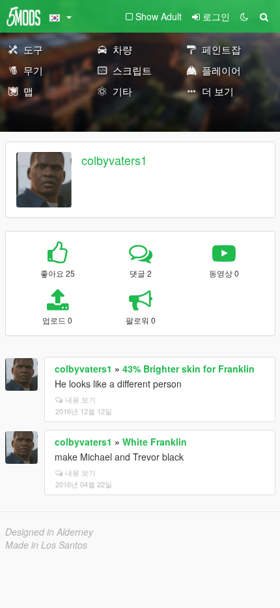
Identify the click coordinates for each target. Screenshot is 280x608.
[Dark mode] (244, 16)
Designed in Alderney (49, 531)
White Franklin (154, 441)
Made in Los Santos (46, 544)
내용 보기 (80, 399)
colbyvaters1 (114, 159)
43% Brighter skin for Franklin (188, 368)
